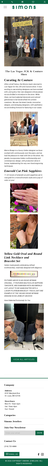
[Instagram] (42, 455)
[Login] (45, 2)
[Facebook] (38, 455)
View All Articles (23, 359)
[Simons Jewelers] (24, 7)
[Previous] (7, 327)
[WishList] (33, 2)
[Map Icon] (2, 2)
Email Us (13, 454)
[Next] (41, 327)
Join (39, 433)
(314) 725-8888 (10, 446)
